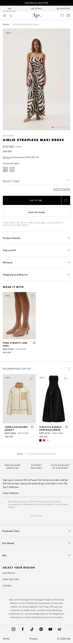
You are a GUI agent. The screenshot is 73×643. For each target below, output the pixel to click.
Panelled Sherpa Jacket (16, 428)
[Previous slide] (62, 368)
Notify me (36, 200)
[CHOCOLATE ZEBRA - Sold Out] (5, 169)
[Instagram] (13, 629)
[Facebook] (22, 629)
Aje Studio (8, 135)
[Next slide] (69, 368)
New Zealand (11, 579)
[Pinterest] (41, 629)
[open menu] (4, 15)
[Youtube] (50, 629)
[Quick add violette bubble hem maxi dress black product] (66, 426)
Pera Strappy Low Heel (15, 344)
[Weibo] (59, 629)
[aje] (36, 15)
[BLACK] (40, 440)
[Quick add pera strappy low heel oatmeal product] (34, 342)
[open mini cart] (68, 15)
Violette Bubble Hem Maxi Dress (50, 428)
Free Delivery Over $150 (36, 2)
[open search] (11, 15)
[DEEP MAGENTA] (44, 440)
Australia (9, 572)
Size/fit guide (61, 189)
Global (7, 585)
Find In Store (36, 212)
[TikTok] (32, 629)
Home (6, 24)
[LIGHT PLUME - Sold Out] (12, 169)
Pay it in (7, 157)
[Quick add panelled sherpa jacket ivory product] (32, 426)
